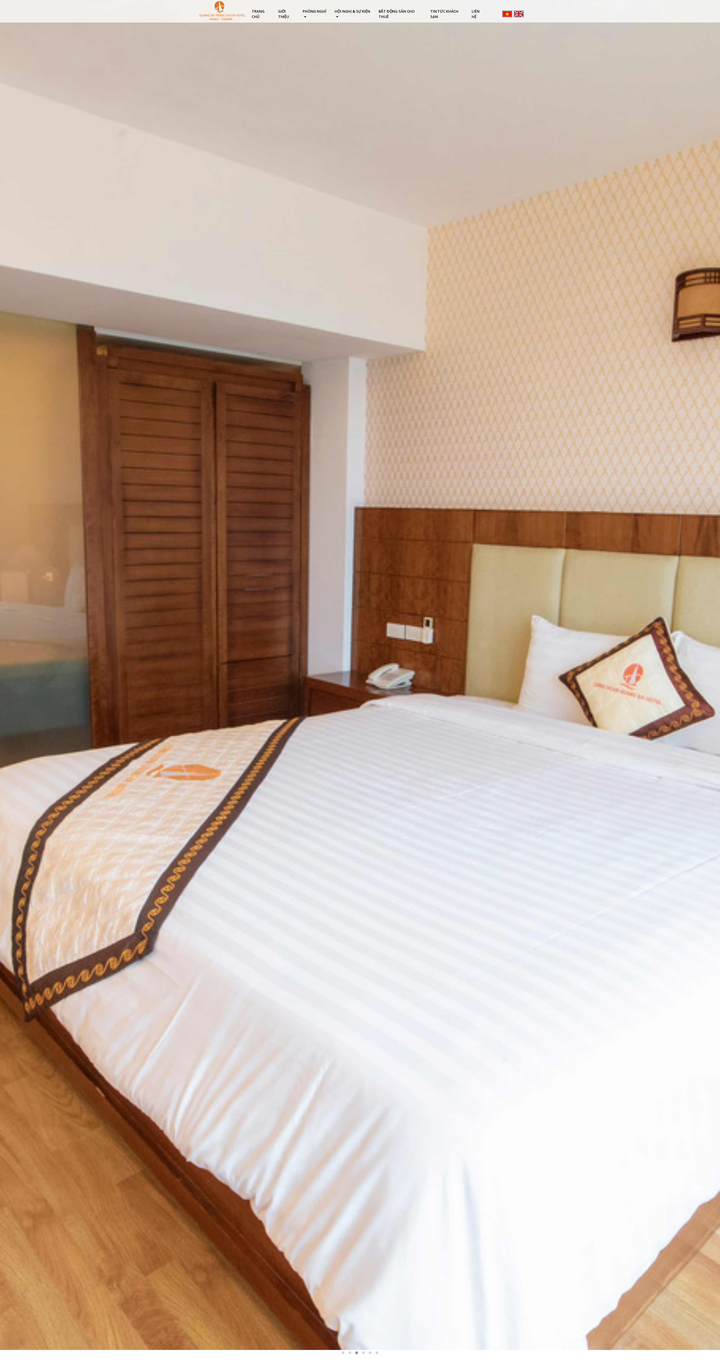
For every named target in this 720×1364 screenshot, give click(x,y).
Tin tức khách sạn (444, 14)
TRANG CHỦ (258, 14)
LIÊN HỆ (475, 14)
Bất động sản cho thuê (397, 14)
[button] (343, 1353)
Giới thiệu (283, 14)
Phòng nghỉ (314, 11)
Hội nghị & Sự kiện (352, 11)
